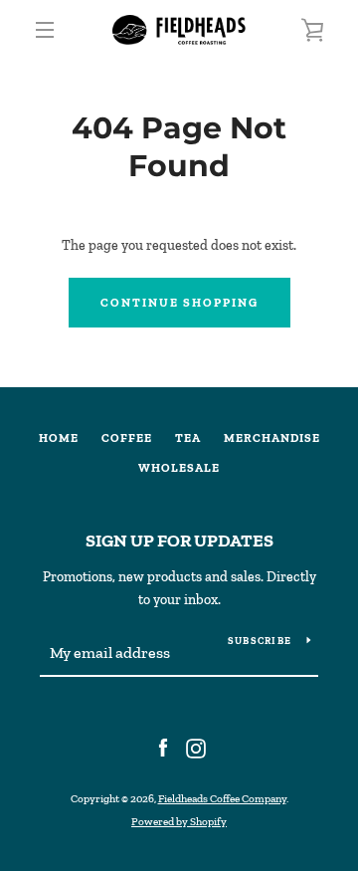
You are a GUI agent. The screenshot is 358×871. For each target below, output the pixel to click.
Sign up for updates (179, 540)
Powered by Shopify (179, 821)
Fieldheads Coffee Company (222, 798)
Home (59, 438)
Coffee (126, 438)
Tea (188, 438)
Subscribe (259, 641)
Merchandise (272, 438)
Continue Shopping (179, 303)
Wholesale (179, 468)
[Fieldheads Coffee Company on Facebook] (163, 747)
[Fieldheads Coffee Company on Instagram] (196, 747)
